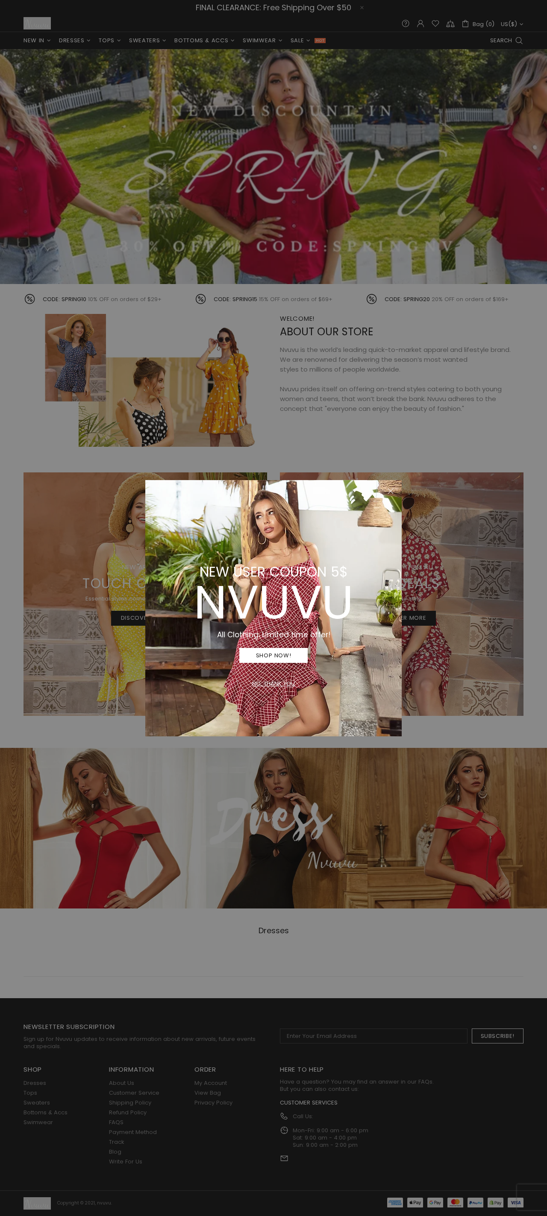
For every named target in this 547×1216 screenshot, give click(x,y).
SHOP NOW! (273, 655)
